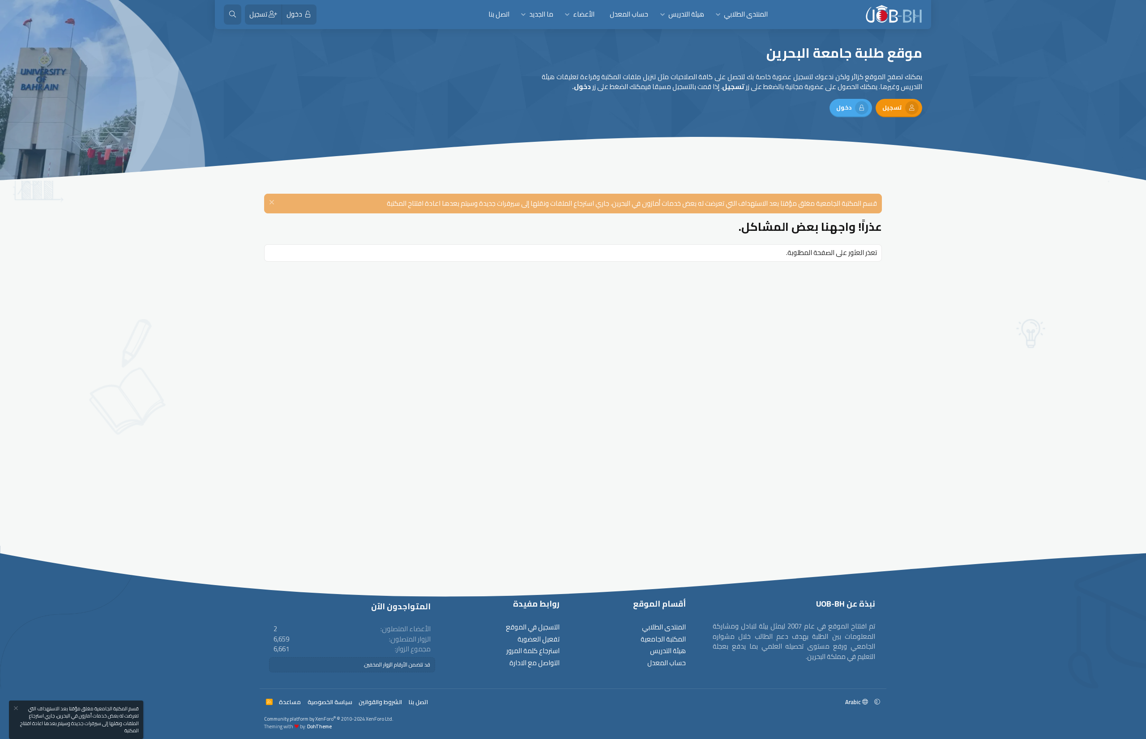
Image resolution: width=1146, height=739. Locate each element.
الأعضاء (583, 14)
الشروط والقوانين (380, 702)
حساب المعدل (629, 14)
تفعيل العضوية (538, 639)
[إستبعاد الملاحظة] (273, 203)
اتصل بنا (498, 14)
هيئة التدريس (686, 14)
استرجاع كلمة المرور (533, 651)
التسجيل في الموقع (533, 627)
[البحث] (232, 14)
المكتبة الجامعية (663, 639)
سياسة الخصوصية (330, 702)
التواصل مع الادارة (534, 663)
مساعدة (290, 702)
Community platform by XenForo (328, 718)
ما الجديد (541, 14)
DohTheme (319, 726)
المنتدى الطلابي (746, 14)
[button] (718, 14)
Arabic (853, 702)
